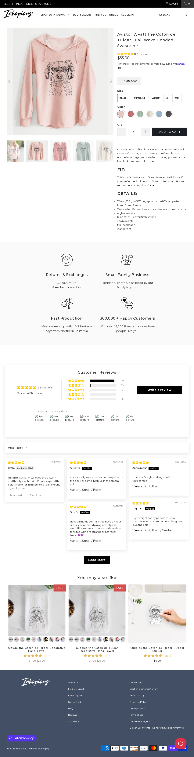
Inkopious (21, 748)
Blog (70, 708)
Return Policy (137, 695)
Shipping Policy (138, 702)
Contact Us (136, 682)
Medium (139, 98)
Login (173, 3)
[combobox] (173, 15)
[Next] (111, 81)
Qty (119, 124)
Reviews (72, 714)
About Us (73, 682)
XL (167, 98)
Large (155, 98)
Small (123, 98)
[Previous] (10, 81)
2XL (176, 98)
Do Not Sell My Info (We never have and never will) (157, 727)
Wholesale (73, 721)
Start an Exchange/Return (144, 688)
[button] (56, 15)
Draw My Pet (75, 695)
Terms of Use (136, 714)
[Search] (185, 15)
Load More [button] (97, 560)
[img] (16, 462)
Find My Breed (76, 688)
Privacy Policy (137, 708)
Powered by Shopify (38, 748)
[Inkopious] (18, 14)
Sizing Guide (75, 702)
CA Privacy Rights (140, 721)
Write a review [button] (159, 390)
